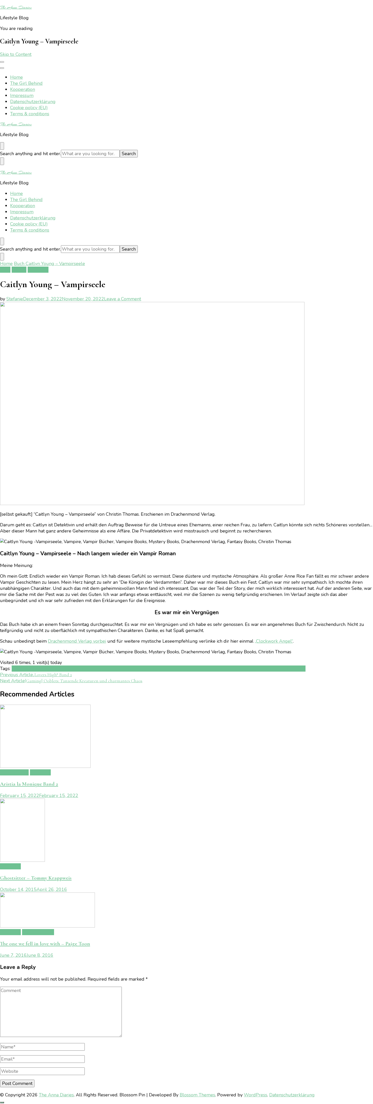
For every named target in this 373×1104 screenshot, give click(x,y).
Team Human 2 (38, 932)
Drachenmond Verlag (124, 668)
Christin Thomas (85, 668)
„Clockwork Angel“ (274, 641)
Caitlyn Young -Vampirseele (40, 668)
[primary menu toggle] (2, 62)
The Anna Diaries (16, 7)
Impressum (21, 95)
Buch (5, 270)
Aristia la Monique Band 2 (29, 784)
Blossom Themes (197, 1095)
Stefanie (14, 299)
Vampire (266, 668)
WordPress (255, 1095)
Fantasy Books (160, 668)
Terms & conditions (29, 114)
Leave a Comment (122, 299)
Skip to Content (15, 54)
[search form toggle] (2, 146)
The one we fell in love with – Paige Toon (45, 943)
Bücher (19, 270)
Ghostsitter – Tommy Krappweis (36, 878)
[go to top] (2, 1102)
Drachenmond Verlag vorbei (77, 641)
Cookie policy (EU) (29, 108)
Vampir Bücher (242, 668)
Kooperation (22, 89)
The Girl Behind (26, 83)
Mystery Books (190, 668)
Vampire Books (290, 668)
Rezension (38, 270)
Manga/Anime (14, 772)
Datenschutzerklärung (33, 102)
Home (16, 77)
